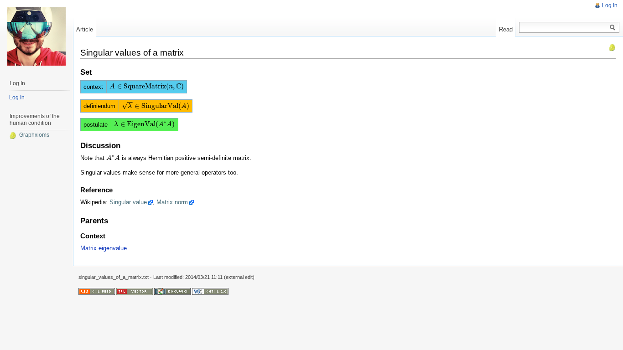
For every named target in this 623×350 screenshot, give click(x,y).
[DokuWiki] (172, 291)
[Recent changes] (96, 291)
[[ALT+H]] (36, 36)
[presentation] (146, 86)
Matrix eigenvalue (103, 248)
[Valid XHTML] (210, 291)
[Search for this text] (612, 27)
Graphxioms (34, 135)
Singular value (128, 202)
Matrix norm (172, 202)
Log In (610, 5)
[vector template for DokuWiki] (134, 291)
